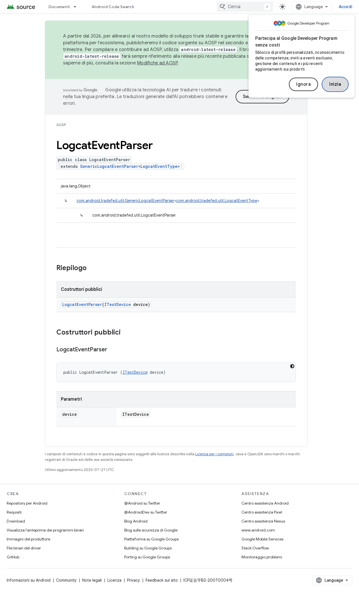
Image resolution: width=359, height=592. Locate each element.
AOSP (61, 124)
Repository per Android (27, 503)
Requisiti (14, 512)
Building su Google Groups (148, 548)
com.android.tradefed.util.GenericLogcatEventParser (125, 200)
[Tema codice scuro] (292, 366)
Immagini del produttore (28, 539)
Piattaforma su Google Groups (151, 539)
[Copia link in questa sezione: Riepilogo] (92, 268)
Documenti (59, 6)
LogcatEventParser (82, 304)
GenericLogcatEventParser (109, 166)
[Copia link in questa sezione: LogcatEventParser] (112, 350)
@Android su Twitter (142, 503)
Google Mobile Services (262, 539)
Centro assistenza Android (265, 503)
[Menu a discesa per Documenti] (77, 6)
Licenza (114, 580)
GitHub (13, 557)
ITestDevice (117, 304)
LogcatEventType (159, 166)
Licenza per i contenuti (214, 454)
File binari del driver (24, 548)
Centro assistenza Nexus (263, 521)
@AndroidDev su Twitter (145, 512)
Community (66, 580)
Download (16, 521)
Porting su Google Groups (147, 557)
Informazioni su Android (28, 580)
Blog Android (136, 521)
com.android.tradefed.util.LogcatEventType (216, 200)
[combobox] (245, 7)
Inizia (335, 84)
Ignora (303, 84)
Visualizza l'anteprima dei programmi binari (45, 530)
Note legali (92, 580)
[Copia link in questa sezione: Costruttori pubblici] (126, 332)
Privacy (133, 580)
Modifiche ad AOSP (157, 63)
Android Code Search (113, 6)
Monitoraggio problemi (261, 557)
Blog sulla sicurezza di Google (151, 530)
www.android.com (258, 530)
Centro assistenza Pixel (261, 512)
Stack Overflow (255, 548)
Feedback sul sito (162, 580)
